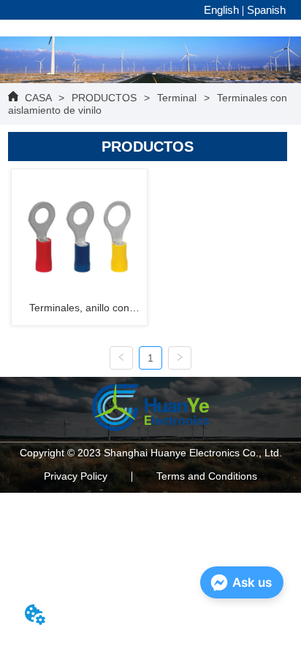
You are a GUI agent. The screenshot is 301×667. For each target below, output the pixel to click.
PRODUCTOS (104, 98)
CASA (38, 98)
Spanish (266, 10)
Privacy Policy (75, 476)
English (221, 10)
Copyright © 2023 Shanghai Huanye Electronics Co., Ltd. (151, 453)
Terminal (177, 98)
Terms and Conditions (206, 476)
